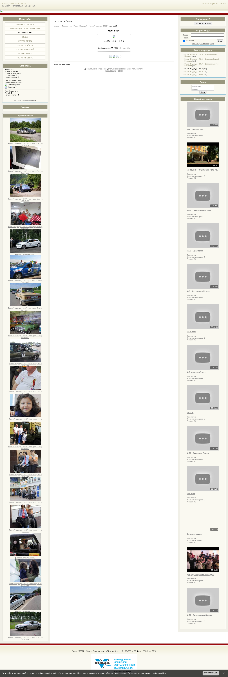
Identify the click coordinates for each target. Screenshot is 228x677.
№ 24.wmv (191, 332)
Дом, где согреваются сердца (200, 575)
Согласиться (210, 673)
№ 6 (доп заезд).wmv (196, 372)
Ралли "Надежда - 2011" (25, 254)
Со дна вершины (194, 534)
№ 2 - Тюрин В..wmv (196, 129)
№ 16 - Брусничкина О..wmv (199, 615)
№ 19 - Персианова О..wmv (199, 210)
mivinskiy (126, 48)
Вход (27, 6)
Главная (6, 6)
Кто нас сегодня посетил (25, 100)
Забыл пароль (197, 43)
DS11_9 (190, 413)
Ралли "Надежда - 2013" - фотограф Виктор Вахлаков (25, 227)
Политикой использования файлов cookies (147, 673)
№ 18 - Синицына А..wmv (198, 453)
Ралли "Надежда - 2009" (193, 74)
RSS (33, 6)
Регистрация (17, 6)
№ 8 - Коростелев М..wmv (198, 291)
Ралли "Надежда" (80, 26)
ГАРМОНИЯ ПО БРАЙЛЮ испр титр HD (203, 170)
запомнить (190, 41)
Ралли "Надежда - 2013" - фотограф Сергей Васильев (25, 144)
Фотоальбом (67, 26)
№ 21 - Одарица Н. (195, 251)
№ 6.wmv (191, 494)
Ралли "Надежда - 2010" (193, 72)
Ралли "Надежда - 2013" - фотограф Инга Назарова (25, 364)
